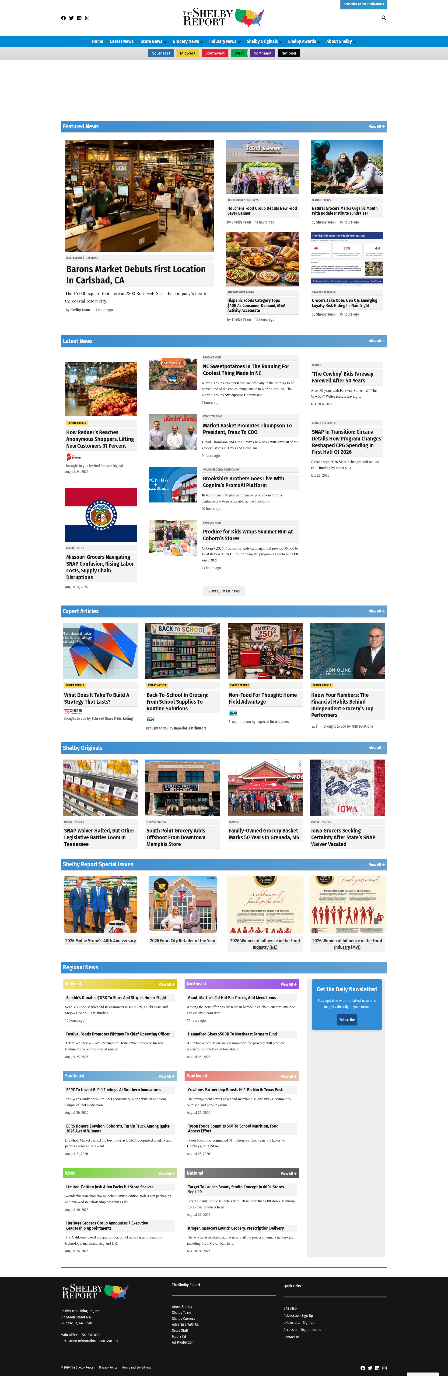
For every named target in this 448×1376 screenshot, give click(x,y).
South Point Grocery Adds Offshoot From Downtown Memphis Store (176, 837)
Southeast (161, 53)
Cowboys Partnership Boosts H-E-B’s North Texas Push (235, 1089)
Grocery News (186, 41)
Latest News (122, 41)
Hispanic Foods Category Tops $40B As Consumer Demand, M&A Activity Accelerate (256, 305)
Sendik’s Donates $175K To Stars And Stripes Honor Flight (116, 997)
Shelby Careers (183, 1318)
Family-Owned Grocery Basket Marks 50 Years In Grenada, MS (264, 834)
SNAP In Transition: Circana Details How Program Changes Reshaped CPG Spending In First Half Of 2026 (346, 442)
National (288, 53)
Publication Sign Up (298, 1315)
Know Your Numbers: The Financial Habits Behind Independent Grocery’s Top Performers (342, 705)
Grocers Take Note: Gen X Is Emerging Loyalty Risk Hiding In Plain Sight (344, 303)
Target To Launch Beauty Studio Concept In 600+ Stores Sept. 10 (236, 1189)
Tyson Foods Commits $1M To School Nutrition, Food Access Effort (233, 1129)
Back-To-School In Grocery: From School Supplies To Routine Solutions (177, 702)
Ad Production (182, 1342)
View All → (377, 126)
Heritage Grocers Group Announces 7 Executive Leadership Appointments (107, 1226)
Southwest (215, 53)
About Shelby (339, 41)
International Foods (241, 292)
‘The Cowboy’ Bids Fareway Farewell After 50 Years (342, 377)
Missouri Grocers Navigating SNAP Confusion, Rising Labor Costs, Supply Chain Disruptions (100, 567)
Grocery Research (324, 292)
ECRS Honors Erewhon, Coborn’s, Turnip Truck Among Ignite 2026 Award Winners (118, 1129)
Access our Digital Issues (302, 1330)
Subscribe (347, 1019)
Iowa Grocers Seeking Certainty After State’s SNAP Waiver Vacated (343, 837)
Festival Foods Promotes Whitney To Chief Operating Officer (118, 1034)
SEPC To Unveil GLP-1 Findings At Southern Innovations (113, 1089)
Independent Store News (82, 257)
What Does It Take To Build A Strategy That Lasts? (96, 698)
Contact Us (292, 1337)
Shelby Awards (302, 41)
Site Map (290, 1308)
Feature (317, 365)
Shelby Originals (262, 41)
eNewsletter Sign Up (299, 1322)
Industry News (223, 41)
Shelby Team (80, 310)
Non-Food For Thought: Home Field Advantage (263, 698)
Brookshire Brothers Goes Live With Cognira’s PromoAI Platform (243, 481)
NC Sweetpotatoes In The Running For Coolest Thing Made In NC (246, 369)
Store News (151, 41)
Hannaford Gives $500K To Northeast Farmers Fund (232, 1034)
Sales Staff (180, 1330)
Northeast (263, 53)
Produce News (212, 357)
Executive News (212, 416)
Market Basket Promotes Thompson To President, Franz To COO (247, 429)
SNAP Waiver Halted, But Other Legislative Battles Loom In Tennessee (99, 837)
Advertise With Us (185, 1324)
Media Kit (179, 1336)
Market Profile (76, 548)
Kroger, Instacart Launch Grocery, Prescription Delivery (236, 1228)
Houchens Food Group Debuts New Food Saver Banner (262, 211)
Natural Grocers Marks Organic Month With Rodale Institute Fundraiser (345, 211)
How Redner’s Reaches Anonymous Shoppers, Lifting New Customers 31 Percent (100, 439)
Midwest (188, 53)
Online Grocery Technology (221, 469)
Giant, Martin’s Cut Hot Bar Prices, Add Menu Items (232, 997)
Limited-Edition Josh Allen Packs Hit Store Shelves (110, 1187)
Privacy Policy (108, 1367)
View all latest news (224, 591)
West (239, 53)
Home (97, 41)
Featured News (321, 200)
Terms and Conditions (136, 1367)
